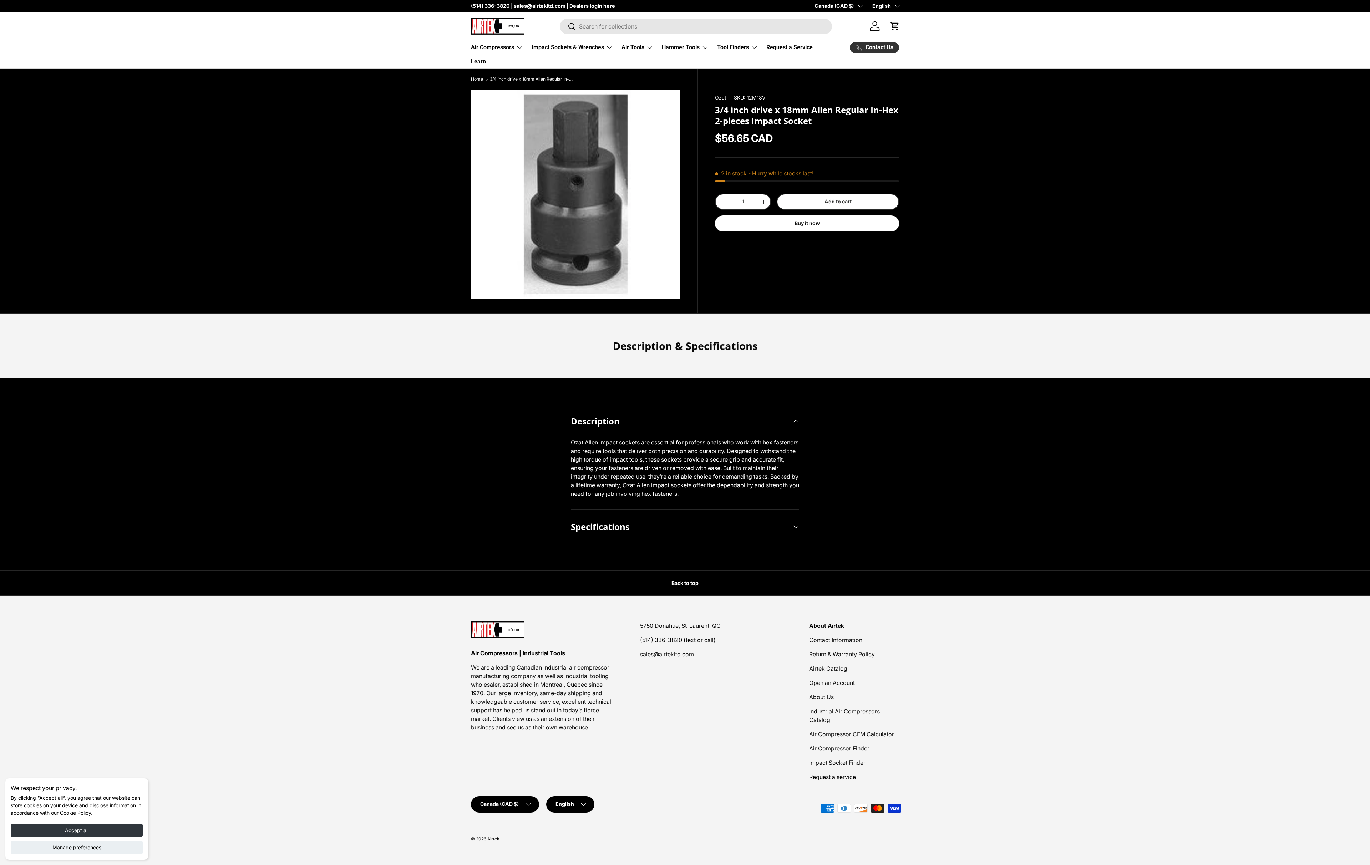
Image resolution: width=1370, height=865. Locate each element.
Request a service (832, 776)
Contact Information (835, 639)
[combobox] (696, 26)
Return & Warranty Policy (842, 654)
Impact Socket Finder (837, 762)
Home (477, 79)
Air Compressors (492, 47)
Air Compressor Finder (839, 748)
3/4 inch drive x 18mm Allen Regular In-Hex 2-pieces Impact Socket (532, 79)
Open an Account (832, 682)
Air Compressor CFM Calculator (851, 734)
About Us (821, 697)
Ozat (720, 98)
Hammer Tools (681, 47)
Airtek (493, 838)
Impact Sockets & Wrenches (568, 47)
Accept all (76, 830)
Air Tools (632, 47)
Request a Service (789, 47)
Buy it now (807, 223)
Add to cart (838, 201)
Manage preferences (76, 847)
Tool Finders (733, 47)
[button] (895, 26)
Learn (478, 61)
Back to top (685, 583)
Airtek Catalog (828, 668)
